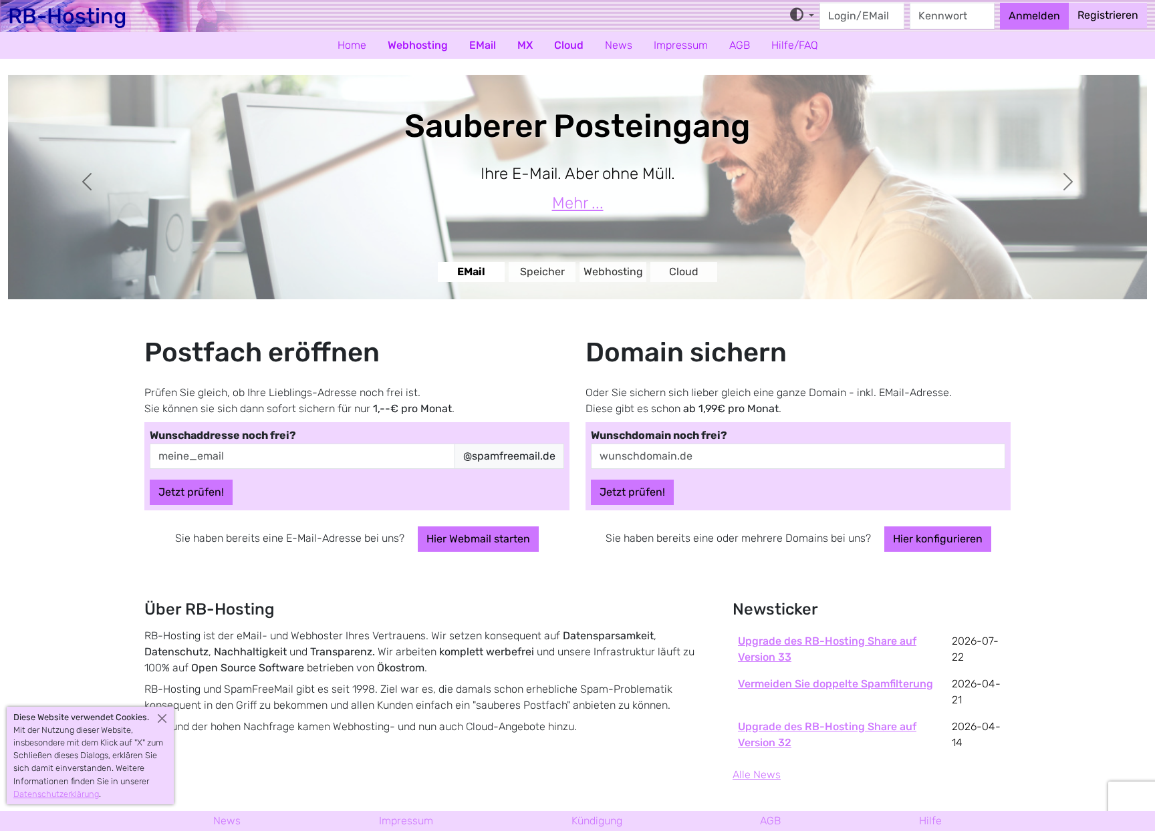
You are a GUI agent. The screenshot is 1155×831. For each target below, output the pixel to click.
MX (525, 45)
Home (352, 45)
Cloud (569, 45)
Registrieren (1107, 15)
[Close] (162, 718)
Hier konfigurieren (938, 538)
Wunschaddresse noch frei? (223, 435)
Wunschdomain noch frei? (659, 435)
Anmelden (1034, 15)
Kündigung (596, 820)
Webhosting (418, 45)
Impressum (681, 45)
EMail (482, 45)
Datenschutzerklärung (56, 794)
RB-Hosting (67, 16)
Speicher (542, 271)
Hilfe (930, 820)
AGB (739, 45)
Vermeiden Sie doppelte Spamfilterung (835, 683)
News (618, 45)
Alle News (757, 774)
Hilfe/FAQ (794, 45)
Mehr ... (578, 203)
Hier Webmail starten (478, 538)
